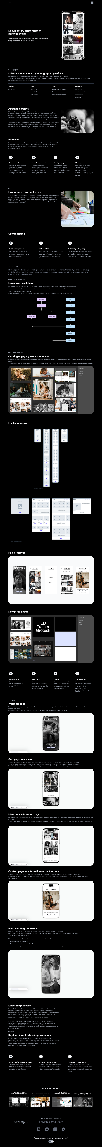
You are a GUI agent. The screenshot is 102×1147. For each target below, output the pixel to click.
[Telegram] (63, 1129)
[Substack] (47, 1129)
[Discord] (38, 1129)
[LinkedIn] (55, 1129)
